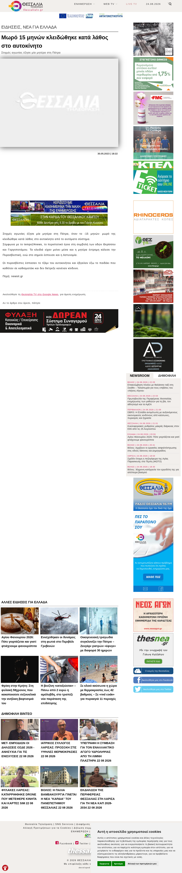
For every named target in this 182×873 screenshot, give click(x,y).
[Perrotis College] (153, 142)
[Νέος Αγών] (153, 615)
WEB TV (109, 4)
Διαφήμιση (83, 824)
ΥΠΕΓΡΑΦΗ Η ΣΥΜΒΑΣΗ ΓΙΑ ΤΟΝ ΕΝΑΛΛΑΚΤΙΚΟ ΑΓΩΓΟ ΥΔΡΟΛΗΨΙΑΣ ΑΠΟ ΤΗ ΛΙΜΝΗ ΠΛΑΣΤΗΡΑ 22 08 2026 (97, 751)
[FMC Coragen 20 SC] (153, 108)
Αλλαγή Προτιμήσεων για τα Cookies (47, 828)
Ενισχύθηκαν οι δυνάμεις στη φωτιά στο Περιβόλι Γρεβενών (58, 642)
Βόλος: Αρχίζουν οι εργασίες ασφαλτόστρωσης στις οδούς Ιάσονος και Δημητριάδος (152, 448)
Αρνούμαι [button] (118, 864)
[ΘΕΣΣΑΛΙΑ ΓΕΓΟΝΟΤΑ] (59, 206)
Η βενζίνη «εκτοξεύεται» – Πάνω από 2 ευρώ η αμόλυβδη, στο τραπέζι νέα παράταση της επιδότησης (58, 694)
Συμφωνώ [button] (104, 864)
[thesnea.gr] (153, 649)
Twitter (84, 843)
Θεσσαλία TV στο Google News (39, 294)
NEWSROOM (139, 375)
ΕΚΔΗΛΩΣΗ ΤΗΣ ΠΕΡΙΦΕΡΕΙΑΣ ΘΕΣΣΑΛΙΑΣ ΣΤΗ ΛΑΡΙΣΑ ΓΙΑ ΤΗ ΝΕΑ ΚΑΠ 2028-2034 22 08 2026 (97, 798)
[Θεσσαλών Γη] (59, 220)
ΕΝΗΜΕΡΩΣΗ (83, 4)
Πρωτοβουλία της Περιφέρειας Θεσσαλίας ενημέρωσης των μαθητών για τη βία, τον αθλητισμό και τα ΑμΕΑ (149, 400)
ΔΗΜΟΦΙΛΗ (167, 375)
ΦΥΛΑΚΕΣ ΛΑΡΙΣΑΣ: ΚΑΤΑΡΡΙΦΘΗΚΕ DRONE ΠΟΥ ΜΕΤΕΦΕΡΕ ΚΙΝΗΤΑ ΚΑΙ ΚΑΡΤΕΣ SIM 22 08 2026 (19, 798)
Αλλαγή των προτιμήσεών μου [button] (142, 864)
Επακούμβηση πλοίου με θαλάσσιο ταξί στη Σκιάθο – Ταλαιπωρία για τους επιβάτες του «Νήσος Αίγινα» (150, 386)
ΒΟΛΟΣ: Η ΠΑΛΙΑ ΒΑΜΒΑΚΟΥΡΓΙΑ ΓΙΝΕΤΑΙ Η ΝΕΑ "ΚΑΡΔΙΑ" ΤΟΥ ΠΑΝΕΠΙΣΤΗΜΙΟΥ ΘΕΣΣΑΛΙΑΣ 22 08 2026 (58, 798)
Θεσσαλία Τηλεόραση (38, 824)
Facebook (65, 843)
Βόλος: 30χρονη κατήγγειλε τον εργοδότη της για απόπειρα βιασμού (153, 470)
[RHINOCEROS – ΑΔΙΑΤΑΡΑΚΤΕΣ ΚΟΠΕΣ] (153, 217)
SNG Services (64, 824)
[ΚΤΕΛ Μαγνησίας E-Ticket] (153, 177)
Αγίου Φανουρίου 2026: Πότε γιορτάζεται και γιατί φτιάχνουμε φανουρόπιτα (153, 437)
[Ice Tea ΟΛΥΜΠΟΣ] (153, 320)
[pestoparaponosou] (153, 552)
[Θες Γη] (153, 251)
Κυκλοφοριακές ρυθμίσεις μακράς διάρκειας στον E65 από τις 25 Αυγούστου (153, 426)
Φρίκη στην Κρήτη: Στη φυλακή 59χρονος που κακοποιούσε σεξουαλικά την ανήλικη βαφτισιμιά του (18, 694)
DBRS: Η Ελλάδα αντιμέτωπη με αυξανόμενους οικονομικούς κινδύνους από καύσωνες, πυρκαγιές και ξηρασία (152, 414)
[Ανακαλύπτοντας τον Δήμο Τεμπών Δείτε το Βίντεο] (153, 39)
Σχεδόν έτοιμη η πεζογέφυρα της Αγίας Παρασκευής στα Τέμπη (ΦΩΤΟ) (148, 459)
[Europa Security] (59, 321)
